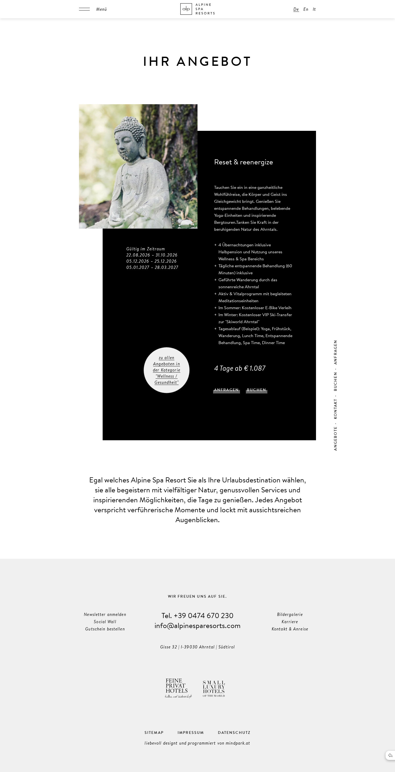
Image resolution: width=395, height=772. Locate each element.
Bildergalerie (290, 614)
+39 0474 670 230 (204, 615)
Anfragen (335, 352)
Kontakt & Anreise (290, 629)
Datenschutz (234, 732)
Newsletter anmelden (105, 614)
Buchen (335, 381)
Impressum (191, 732)
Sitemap (154, 732)
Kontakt (335, 409)
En (305, 9)
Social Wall (105, 621)
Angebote (335, 438)
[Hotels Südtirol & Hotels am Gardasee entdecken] (197, 9)
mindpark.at (238, 743)
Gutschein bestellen (105, 629)
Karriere (290, 621)
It (314, 9)
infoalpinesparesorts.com (197, 625)
